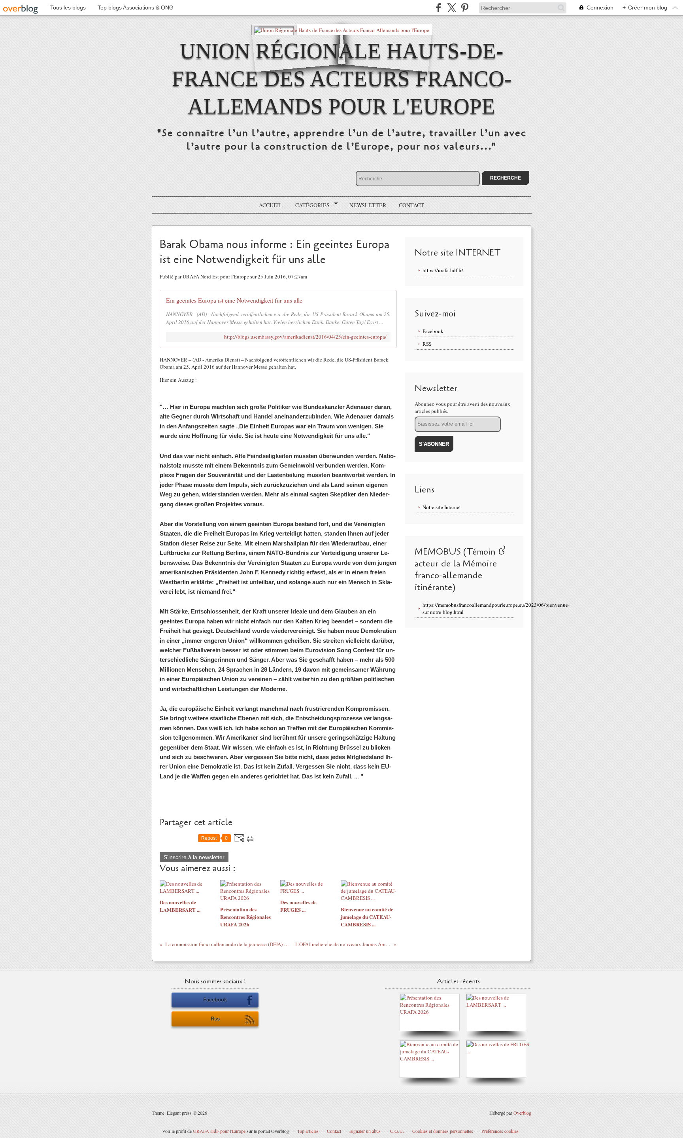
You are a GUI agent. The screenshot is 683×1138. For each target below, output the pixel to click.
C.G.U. (397, 1131)
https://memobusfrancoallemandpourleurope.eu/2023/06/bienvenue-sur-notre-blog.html (468, 608)
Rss (215, 1019)
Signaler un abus (365, 1131)
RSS (427, 343)
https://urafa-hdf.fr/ (443, 270)
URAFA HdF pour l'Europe (219, 1131)
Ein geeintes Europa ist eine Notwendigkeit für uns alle (234, 300)
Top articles (308, 1131)
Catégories (310, 205)
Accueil (271, 205)
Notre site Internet (442, 507)
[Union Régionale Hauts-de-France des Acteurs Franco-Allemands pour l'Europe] (341, 29)
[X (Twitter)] (452, 7)
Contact (411, 205)
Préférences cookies (500, 1131)
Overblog (522, 1113)
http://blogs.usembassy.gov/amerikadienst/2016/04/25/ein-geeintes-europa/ (305, 337)
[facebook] (438, 7)
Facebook (433, 331)
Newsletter (367, 205)
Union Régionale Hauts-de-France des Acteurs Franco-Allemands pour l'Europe (341, 78)
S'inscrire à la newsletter (194, 857)
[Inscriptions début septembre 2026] (431, 1011)
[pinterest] (465, 7)
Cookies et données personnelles (442, 1131)
